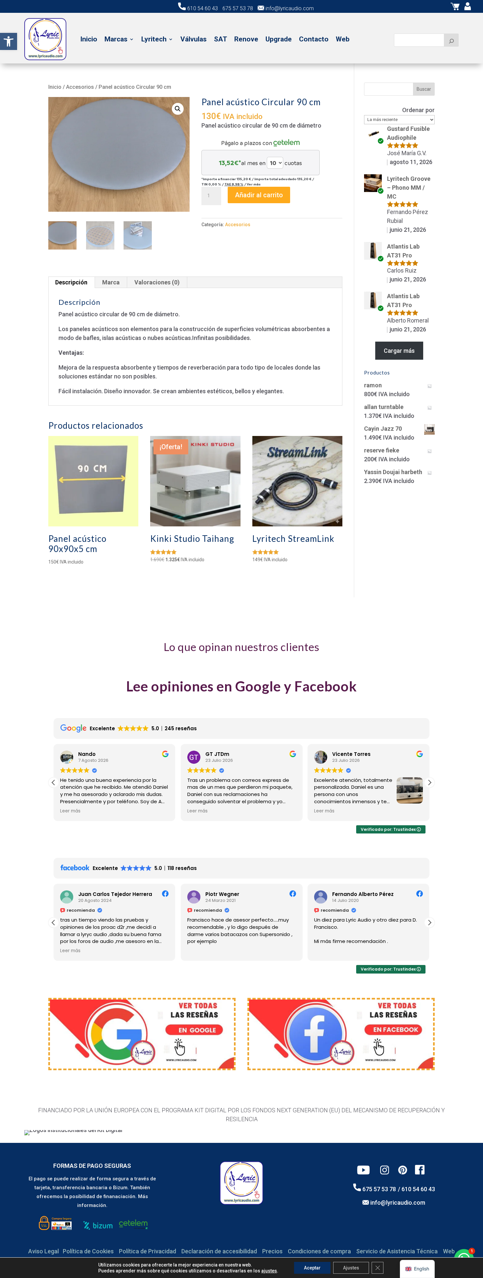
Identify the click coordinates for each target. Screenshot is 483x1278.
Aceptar (312, 1267)
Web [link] (343, 39)
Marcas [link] (115, 39)
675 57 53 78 (237, 8)
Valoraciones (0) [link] (157, 282)
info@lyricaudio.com (289, 8)
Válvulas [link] (193, 39)
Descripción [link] (71, 282)
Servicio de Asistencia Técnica (397, 1251)
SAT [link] (220, 39)
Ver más (254, 184)
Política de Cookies (88, 1251)
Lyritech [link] (154, 39)
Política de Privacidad (147, 1251)
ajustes (269, 1270)
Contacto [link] (314, 39)
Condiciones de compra (319, 1251)
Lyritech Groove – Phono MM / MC (408, 187)
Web (449, 1251)
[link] (8, 41)
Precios (272, 1251)
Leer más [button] (70, 811)
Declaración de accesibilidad (219, 1251)
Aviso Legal (43, 1251)
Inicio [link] (88, 39)
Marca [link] (111, 282)
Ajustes (351, 1267)
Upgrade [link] (278, 39)
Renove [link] (246, 39)
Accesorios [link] (80, 87)
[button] (178, 109)
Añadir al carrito (259, 195)
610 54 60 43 (202, 8)
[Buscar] (451, 40)
